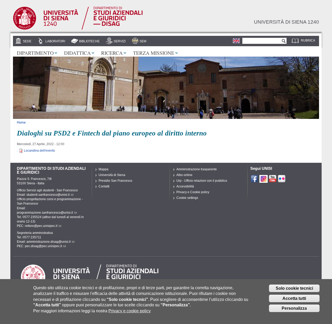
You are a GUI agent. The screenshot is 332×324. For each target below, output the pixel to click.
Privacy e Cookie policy (192, 192)
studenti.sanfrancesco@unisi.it (48, 195)
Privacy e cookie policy (129, 311)
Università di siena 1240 (286, 22)
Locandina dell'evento (39, 150)
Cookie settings (187, 198)
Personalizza (294, 308)
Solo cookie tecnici (294, 288)
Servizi (120, 41)
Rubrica (308, 40)
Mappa (103, 169)
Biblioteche (89, 41)
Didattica (77, 52)
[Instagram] (263, 180)
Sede (27, 41)
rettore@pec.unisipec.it (41, 226)
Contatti (104, 186)
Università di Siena (112, 175)
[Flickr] (282, 180)
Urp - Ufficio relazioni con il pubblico (201, 181)
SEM (143, 41)
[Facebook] (254, 180)
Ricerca (112, 52)
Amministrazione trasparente (196, 169)
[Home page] (78, 29)
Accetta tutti (294, 298)
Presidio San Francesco (115, 181)
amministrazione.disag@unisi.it (48, 242)
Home (21, 122)
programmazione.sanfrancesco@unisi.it (45, 212)
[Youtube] (272, 180)
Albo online (184, 175)
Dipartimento (35, 52)
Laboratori (55, 41)
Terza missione (153, 52)
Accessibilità (185, 186)
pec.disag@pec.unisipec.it (43, 246)
